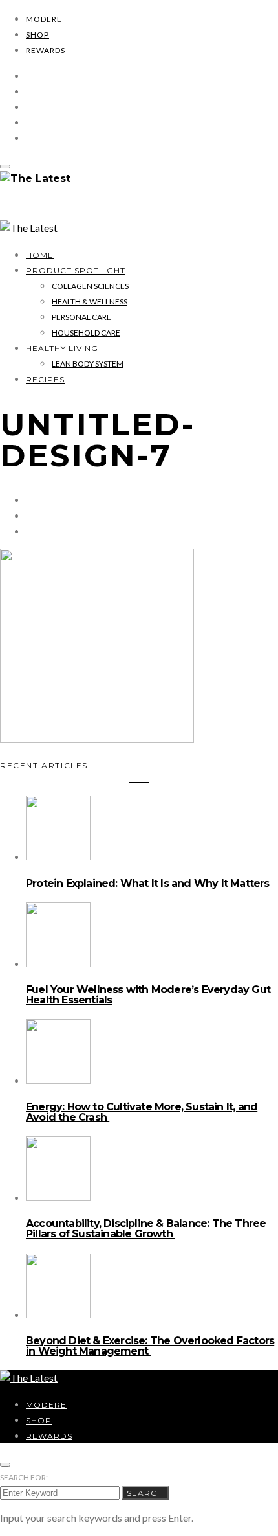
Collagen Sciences (90, 286)
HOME (40, 255)
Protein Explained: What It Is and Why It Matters (148, 883)
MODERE (44, 19)
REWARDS (45, 50)
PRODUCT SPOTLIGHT (75, 270)
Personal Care (81, 317)
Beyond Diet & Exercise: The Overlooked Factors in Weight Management (150, 1346)
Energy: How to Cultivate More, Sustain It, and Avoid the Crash (141, 1112)
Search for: (24, 1477)
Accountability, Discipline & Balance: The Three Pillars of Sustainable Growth (146, 1228)
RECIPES (45, 379)
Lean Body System (87, 364)
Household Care (86, 333)
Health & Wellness (89, 301)
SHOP (37, 35)
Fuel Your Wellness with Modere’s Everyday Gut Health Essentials (148, 994)
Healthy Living (62, 348)
